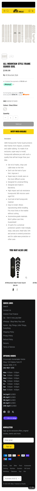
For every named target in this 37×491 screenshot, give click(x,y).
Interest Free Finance (10, 314)
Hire (25, 471)
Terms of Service (9, 347)
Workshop (6, 471)
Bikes (15, 465)
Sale (10, 465)
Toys (20, 471)
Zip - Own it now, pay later (12, 318)
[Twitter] (13, 412)
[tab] (7, 139)
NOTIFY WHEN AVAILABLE (18, 131)
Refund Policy (8, 339)
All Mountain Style (11, 75)
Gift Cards (27, 468)
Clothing (5, 468)
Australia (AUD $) (11, 478)
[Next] (32, 4)
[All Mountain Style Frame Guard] (15, 266)
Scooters (19, 468)
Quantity (6, 113)
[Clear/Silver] (5, 109)
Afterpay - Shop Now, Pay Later (14, 321)
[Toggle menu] (4, 11)
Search (5, 306)
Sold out (18, 124)
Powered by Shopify (20, 484)
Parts (20, 465)
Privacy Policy (8, 336)
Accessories (27, 465)
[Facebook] (4, 412)
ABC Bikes (11, 484)
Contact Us (7, 310)
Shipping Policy (8, 332)
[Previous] (4, 4)
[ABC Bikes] (18, 11)
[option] (18, 33)
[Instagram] (9, 412)
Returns (6, 343)
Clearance (14, 471)
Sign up (8, 446)
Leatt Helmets (19, 5)
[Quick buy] (26, 277)
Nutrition (12, 468)
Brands (5, 465)
